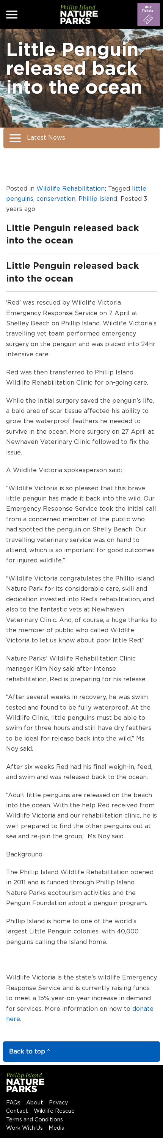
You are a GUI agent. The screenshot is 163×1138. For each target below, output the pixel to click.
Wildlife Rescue (54, 1111)
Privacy (58, 1103)
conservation (55, 199)
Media (56, 1128)
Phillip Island (97, 199)
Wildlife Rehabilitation (70, 189)
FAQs (13, 1103)
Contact (17, 1111)
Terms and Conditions (34, 1120)
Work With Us (24, 1128)
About (34, 1103)
